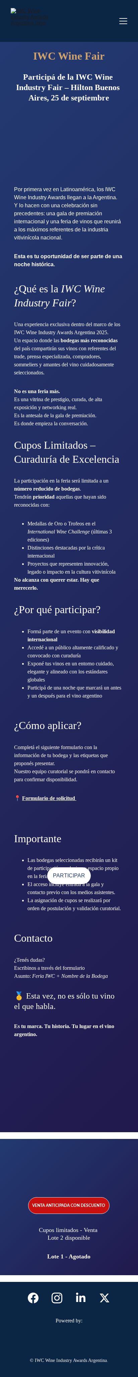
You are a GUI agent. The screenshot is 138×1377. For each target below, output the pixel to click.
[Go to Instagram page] (60, 1298)
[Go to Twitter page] (104, 1298)
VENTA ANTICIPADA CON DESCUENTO (68, 1206)
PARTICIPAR (69, 875)
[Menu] (123, 21)
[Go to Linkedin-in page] (84, 1298)
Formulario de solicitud (49, 798)
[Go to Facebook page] (36, 1298)
